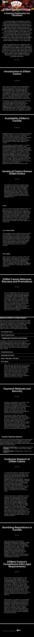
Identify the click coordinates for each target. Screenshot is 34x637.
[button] (17, 331)
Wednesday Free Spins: (7, 355)
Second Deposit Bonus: (7, 335)
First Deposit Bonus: (7, 331)
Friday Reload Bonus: (7, 352)
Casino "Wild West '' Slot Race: (10, 358)
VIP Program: (5, 361)
